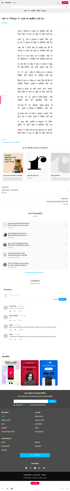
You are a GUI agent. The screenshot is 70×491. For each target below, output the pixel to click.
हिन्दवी (3, 442)
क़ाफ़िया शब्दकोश (5, 420)
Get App (65, 2)
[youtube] (35, 467)
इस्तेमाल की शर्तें (36, 475)
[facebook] (26, 467)
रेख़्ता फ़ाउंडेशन (39, 416)
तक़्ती (2, 424)
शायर (25, 11)
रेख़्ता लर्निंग (38, 446)
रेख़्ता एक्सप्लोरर (39, 431)
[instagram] (39, 467)
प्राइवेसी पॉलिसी (27, 475)
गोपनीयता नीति (26, 405)
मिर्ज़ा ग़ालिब (4, 23)
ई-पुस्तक (44, 11)
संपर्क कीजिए (38, 424)
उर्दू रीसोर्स (4, 428)
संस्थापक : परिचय (39, 420)
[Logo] (7, 3)
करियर (37, 428)
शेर (29, 11)
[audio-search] (66, 7)
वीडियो (38, 11)
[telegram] (43, 467)
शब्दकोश (33, 11)
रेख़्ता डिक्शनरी (5, 446)
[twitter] (30, 467)
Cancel (55, 299)
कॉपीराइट (44, 475)
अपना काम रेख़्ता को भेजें (7, 431)
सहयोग (3, 416)
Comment (62, 299)
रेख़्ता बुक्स (4, 450)
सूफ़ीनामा (37, 442)
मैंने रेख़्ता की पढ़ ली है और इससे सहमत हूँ (30, 405)
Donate (58, 3)
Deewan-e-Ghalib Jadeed (11, 142)
